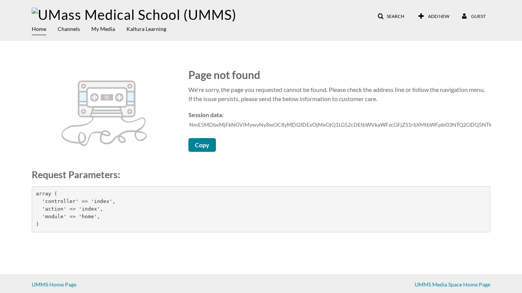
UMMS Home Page (54, 284)
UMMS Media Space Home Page (452, 284)
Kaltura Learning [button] (146, 29)
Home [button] (39, 29)
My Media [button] (103, 29)
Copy (202, 144)
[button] (391, 16)
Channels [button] (69, 29)
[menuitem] (45, 28)
